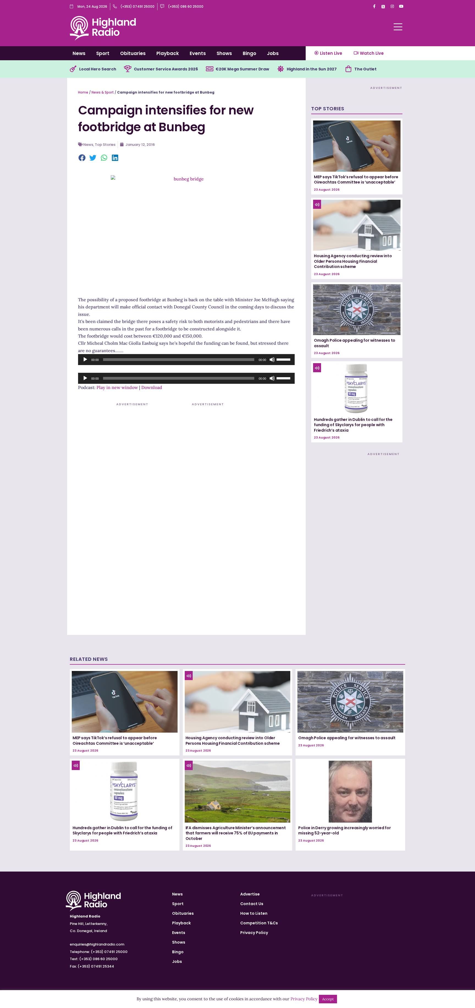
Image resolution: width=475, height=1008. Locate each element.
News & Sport (103, 92)
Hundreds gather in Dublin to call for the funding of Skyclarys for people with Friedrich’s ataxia (353, 425)
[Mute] (272, 359)
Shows (224, 53)
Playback (167, 53)
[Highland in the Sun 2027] (280, 69)
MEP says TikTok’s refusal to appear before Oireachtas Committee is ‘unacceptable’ (356, 179)
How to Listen (253, 913)
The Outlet (365, 69)
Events (198, 53)
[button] (82, 158)
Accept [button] (328, 999)
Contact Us (251, 903)
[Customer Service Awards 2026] (128, 69)
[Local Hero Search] (73, 69)
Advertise (250, 894)
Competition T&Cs (259, 923)
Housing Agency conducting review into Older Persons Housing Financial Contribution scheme (353, 261)
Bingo (249, 53)
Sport (102, 53)
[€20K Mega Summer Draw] (209, 69)
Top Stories (105, 144)
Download (151, 387)
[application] (186, 359)
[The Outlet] (348, 69)
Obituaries (133, 53)
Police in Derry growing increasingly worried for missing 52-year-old (344, 830)
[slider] (284, 359)
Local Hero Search (97, 69)
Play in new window (117, 387)
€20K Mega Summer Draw (242, 69)
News (79, 53)
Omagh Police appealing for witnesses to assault (354, 343)
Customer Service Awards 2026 (166, 69)
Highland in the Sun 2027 (312, 69)
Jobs (273, 53)
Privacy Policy (254, 932)
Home (83, 92)
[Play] (85, 359)
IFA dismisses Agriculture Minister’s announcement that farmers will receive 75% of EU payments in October (236, 833)
